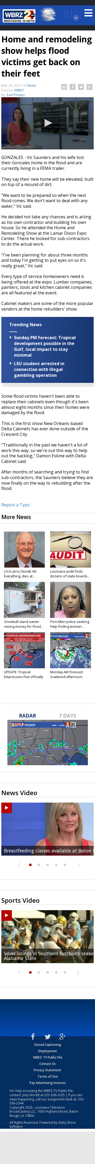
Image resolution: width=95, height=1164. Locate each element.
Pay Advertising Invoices (48, 1083)
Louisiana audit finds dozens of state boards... (70, 573)
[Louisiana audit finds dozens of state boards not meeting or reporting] (70, 550)
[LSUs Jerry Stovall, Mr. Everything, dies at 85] (24, 550)
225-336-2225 (54, 1095)
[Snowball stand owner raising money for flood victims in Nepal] (24, 600)
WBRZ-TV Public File (47, 1057)
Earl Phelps (16, 94)
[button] (47, 123)
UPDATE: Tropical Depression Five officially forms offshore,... (23, 677)
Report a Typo (15, 505)
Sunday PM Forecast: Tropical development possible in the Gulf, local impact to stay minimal (45, 346)
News (31, 85)
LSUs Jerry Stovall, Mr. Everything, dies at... (20, 573)
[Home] (20, 16)
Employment (47, 1051)
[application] (47, 123)
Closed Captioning (47, 1044)
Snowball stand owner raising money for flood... (23, 624)
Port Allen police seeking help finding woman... (69, 624)
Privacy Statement (47, 1070)
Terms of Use (47, 1076)
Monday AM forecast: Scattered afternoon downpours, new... (66, 677)
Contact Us (47, 1063)
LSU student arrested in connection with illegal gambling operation (39, 369)
